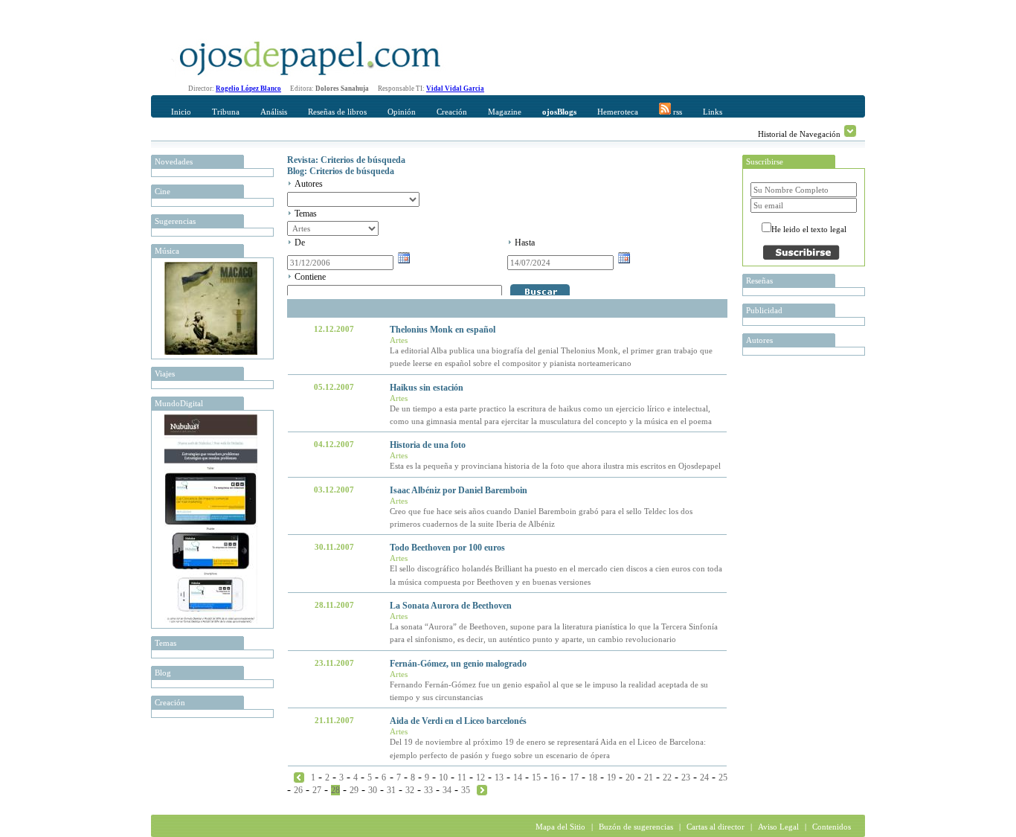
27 (316, 790)
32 (409, 790)
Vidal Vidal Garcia (455, 88)
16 (554, 777)
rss (676, 111)
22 (667, 777)
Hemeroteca (617, 111)
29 (354, 790)
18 (592, 777)
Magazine (504, 111)
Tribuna (225, 111)
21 (648, 777)
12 (480, 777)
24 (704, 777)
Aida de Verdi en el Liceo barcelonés (458, 721)
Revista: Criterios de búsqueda (346, 160)
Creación (452, 111)
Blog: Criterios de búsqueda (340, 171)
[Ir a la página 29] (482, 789)
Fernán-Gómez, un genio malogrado (458, 663)
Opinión (402, 111)
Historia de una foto (428, 445)
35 (465, 790)
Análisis (273, 111)
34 (447, 790)
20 (630, 777)
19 (611, 777)
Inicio (181, 111)
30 (372, 790)
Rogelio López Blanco (248, 88)
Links (712, 111)
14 (517, 777)
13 (499, 777)
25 (722, 777)
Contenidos (831, 826)
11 (461, 777)
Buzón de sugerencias (636, 826)
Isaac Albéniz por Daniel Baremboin (458, 490)
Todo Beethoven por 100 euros (447, 547)
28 (335, 790)
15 (536, 777)
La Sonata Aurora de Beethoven (451, 605)
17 (574, 777)
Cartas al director (716, 826)
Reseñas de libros (337, 111)
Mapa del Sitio (560, 826)
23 (685, 777)
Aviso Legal (778, 826)
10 (443, 777)
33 (428, 790)
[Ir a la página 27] (299, 777)
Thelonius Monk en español (442, 329)
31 (391, 790)
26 (298, 790)
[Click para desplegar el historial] (850, 131)
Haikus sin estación (426, 387)
